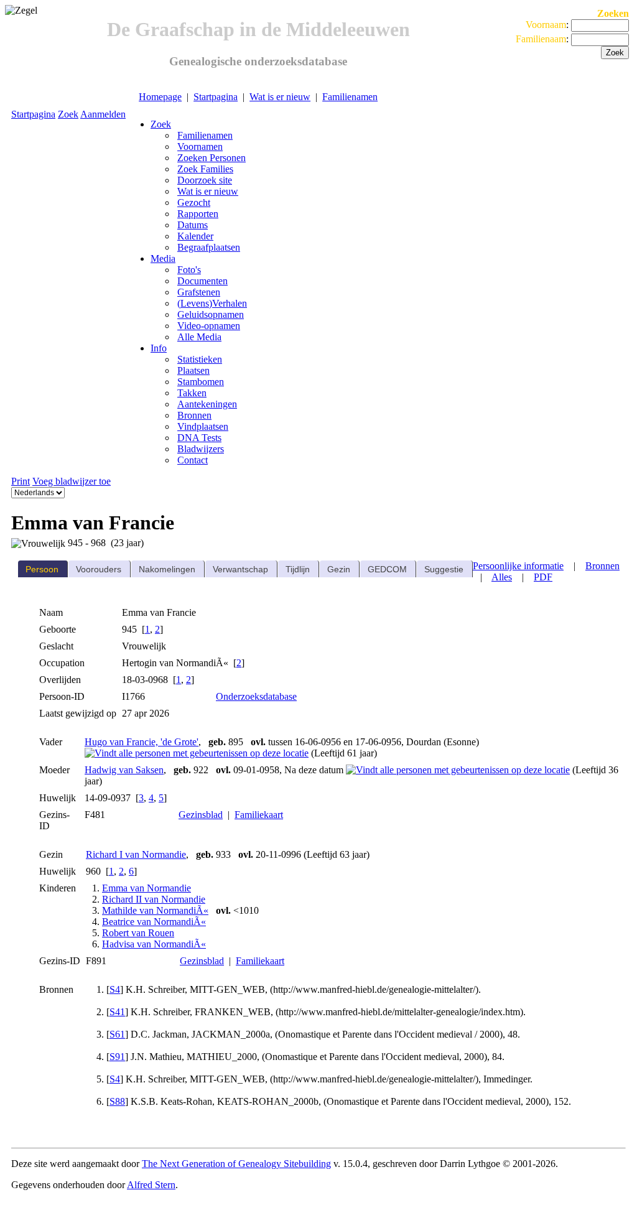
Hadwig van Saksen (124, 770)
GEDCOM (387, 569)
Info (159, 348)
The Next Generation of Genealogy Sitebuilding (236, 1163)
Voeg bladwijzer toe (71, 481)
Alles (501, 577)
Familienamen (350, 96)
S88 (117, 1101)
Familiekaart (259, 814)
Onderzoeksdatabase (256, 696)
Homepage (160, 96)
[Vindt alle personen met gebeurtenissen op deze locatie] (197, 753)
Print (20, 481)
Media (163, 258)
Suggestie (443, 569)
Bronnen (602, 565)
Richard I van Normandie (136, 854)
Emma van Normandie (146, 888)
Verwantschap (240, 569)
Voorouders (98, 569)
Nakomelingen (167, 569)
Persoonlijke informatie (518, 565)
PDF (543, 577)
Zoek (68, 114)
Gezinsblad (201, 814)
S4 (114, 989)
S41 (117, 1012)
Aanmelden (103, 114)
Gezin (338, 569)
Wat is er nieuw (279, 96)
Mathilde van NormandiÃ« (155, 910)
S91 (117, 1056)
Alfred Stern (151, 1184)
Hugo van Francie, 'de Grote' (141, 742)
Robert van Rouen (138, 933)
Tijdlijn (298, 569)
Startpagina (215, 96)
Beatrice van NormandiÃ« (154, 921)
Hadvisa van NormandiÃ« (154, 944)
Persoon (42, 569)
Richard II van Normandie (153, 899)
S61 (117, 1034)
